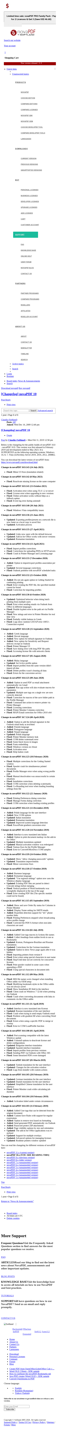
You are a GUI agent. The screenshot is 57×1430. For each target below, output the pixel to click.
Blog (11, 1364)
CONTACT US (8, 1318)
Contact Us (14, 1344)
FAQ (3, 1257)
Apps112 (46, 1331)
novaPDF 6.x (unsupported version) (22, 1165)
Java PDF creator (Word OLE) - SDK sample (29, 1376)
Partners (12, 1347)
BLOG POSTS (8, 1276)
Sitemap (51, 1422)
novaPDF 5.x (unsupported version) (22, 1167)
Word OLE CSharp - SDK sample (24, 1371)
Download (14, 1354)
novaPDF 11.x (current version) (20, 1152)
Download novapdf (9, 388)
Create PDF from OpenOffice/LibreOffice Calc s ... (31, 1369)
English (18, 1388)
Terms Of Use (25, 1422)
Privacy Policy (39, 1422)
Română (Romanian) (24, 1390)
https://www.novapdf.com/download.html (19, 462)
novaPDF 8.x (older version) (19, 1160)
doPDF (16, 1331)
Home (12, 1339)
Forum (12, 1361)
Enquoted (27, 1334)
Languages (14, 1349)
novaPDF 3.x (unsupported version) (22, 1172)
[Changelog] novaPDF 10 (19, 394)
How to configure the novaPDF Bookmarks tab (30, 1374)
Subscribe (9, 1409)
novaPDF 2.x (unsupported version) (22, 1175)
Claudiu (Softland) (9, 419)
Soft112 (37, 1331)
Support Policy (10, 1422)
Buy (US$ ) (13, 24)
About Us (13, 1342)
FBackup (27, 1329)
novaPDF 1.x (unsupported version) (22, 1177)
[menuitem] (20, 74)
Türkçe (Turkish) (22, 1393)
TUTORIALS (7, 1295)
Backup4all (17, 1329)
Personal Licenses (17, 1356)
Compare (13, 1359)
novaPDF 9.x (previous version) (21, 1157)
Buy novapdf (24, 388)
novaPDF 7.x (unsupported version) (22, 1162)
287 (14, 422)
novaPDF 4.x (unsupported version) (22, 1170)
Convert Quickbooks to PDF (22, 1379)
